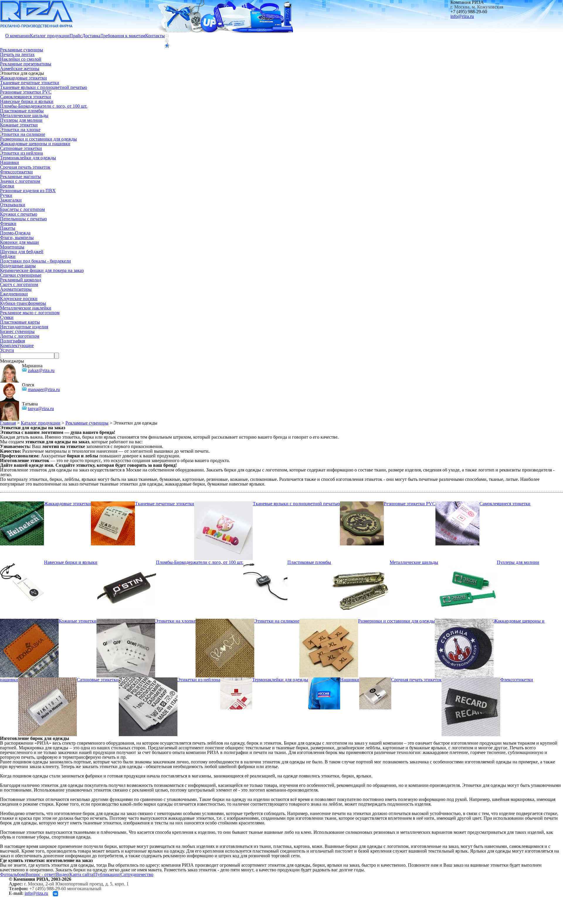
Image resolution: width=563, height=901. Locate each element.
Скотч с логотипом (19, 284)
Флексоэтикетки (16, 171)
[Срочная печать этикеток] (375, 679)
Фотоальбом (12, 874)
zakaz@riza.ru (41, 370)
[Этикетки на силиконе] (225, 620)
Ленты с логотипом (19, 336)
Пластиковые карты (20, 322)
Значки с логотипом (20, 181)
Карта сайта (81, 874)
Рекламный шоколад (20, 279)
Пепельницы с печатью (23, 218)
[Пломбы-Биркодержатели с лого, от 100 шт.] (126, 562)
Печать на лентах (17, 54)
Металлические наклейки (25, 307)
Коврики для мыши (19, 242)
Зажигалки (11, 199)
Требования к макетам (123, 35)
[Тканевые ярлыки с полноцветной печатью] (223, 503)
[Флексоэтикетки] (471, 679)
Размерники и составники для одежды (38, 138)
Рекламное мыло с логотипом (30, 312)
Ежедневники (14, 293)
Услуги (7, 350)
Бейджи (8, 256)
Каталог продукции (49, 35)
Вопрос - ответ (40, 874)
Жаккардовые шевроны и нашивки (35, 143)
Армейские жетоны (19, 68)
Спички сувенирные (20, 275)
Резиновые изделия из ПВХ (28, 190)
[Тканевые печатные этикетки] (113, 503)
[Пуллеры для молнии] (467, 562)
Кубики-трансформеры (23, 303)
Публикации (107, 874)
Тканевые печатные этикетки (29, 82)
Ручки (6, 195)
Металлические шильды (24, 115)
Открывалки (12, 204)
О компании (17, 35)
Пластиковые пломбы (22, 110)
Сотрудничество (137, 874)
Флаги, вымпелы (17, 237)
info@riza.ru (462, 16)
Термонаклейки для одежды (28, 157)
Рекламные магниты (20, 176)
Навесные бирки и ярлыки (26, 101)
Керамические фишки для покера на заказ (42, 270)
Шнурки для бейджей (21, 251)
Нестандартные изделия (24, 326)
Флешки (8, 223)
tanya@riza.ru (41, 408)
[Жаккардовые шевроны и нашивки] (464, 620)
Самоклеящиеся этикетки (25, 96)
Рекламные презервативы (25, 63)
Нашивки (9, 162)
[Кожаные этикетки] (29, 620)
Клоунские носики (19, 298)
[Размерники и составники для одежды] (328, 620)
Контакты (155, 35)
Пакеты (7, 228)
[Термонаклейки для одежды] (236, 679)
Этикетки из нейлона (21, 153)
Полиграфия (12, 340)
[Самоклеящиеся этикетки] (457, 503)
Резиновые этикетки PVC (26, 91)
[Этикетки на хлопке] (125, 620)
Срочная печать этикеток (25, 167)
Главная (8, 422)
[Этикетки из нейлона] (148, 679)
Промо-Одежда (15, 232)
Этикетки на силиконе (22, 134)
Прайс (75, 35)
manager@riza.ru (44, 389)
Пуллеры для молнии (21, 120)
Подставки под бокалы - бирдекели (35, 260)
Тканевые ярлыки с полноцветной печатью (43, 87)
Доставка (91, 35)
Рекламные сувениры (21, 49)
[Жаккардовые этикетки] (22, 503)
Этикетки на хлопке (20, 129)
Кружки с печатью (18, 214)
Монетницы (12, 246)
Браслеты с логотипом (22, 209)
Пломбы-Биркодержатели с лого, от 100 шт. (43, 106)
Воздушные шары (18, 265)
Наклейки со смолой (20, 59)
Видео (62, 874)
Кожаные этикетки (19, 124)
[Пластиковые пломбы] (265, 562)
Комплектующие (17, 345)
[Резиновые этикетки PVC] (362, 503)
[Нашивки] (324, 679)
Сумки (6, 317)
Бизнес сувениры (17, 331)
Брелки (7, 185)
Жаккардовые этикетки (23, 77)
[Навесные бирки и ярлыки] (22, 562)
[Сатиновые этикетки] (47, 679)
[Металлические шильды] (360, 562)
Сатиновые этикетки (21, 148)
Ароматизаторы (16, 289)
